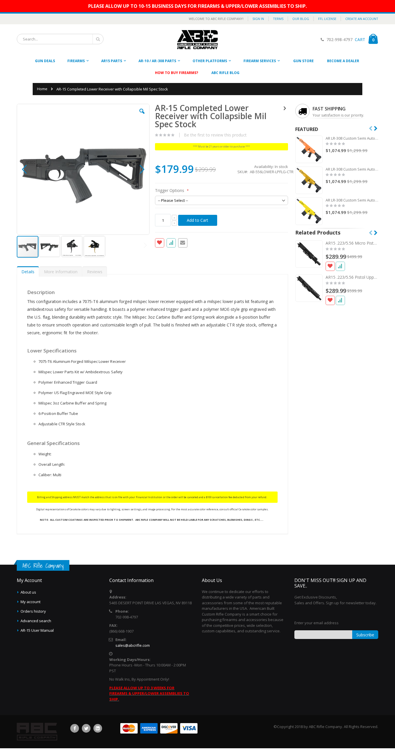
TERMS (278, 18)
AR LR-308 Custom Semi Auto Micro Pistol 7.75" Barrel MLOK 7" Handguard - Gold (352, 169)
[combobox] (60, 39)
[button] (142, 115)
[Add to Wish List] (330, 266)
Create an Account (361, 18)
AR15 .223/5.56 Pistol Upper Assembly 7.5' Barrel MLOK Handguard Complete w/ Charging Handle (352, 277)
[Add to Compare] (340, 266)
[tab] (28, 270)
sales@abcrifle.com (132, 645)
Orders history (33, 611)
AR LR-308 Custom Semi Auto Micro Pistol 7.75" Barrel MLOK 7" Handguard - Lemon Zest (352, 200)
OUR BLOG (300, 18)
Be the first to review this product (215, 135)
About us (28, 592)
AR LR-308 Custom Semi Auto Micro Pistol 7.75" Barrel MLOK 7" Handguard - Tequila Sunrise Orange (352, 138)
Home (42, 88)
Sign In (258, 18)
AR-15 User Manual (37, 630)
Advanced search (36, 620)
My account (30, 601)
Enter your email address (316, 622)
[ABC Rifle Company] (197, 39)
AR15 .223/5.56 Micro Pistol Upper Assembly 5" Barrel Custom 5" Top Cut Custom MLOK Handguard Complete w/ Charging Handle (352, 243)
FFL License (327, 18)
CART (359, 39)
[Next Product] (285, 108)
